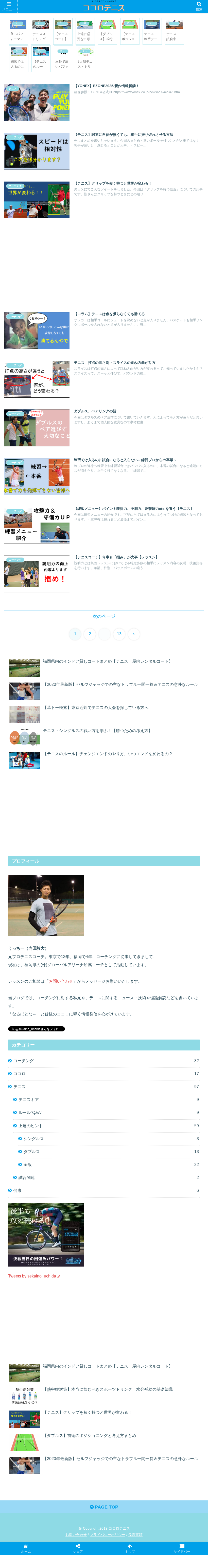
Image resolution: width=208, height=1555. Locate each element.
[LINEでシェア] (171, 1391)
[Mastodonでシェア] (79, 1377)
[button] (192, 997)
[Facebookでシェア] (32, 1391)
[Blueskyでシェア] (125, 1377)
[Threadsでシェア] (79, 1391)
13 (119, 634)
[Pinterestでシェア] (32, 1405)
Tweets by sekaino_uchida (32, 1276)
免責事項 (135, 1535)
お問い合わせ (61, 981)
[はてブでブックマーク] (125, 1391)
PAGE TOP (106, 1507)
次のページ (104, 616)
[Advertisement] (104, 262)
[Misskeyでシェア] (171, 1377)
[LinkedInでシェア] (79, 1405)
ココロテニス (119, 1528)
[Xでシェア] (32, 1377)
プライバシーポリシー (107, 1535)
